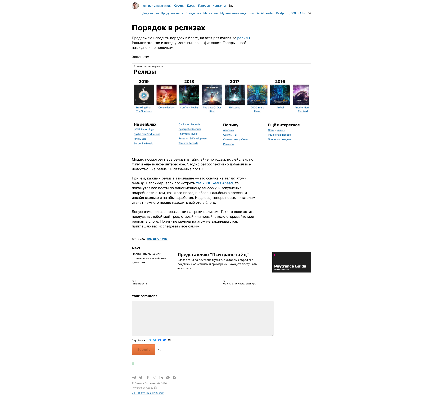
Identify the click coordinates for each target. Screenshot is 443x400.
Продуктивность (172, 13)
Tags (304, 13)
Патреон (204, 5)
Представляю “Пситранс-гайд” (213, 254)
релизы (243, 38)
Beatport (282, 13)
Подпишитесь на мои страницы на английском (149, 256)
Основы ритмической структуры (239, 283)
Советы (179, 5)
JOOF (293, 13)
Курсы (191, 5)
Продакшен (193, 13)
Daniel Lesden (265, 13)
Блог (231, 5)
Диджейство (150, 13)
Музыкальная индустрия (237, 13)
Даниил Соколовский (157, 6)
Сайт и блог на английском (148, 392)
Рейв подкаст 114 (141, 283)
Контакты (219, 5)
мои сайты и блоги (158, 238)
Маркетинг (210, 13)
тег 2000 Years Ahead (214, 183)
